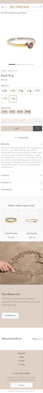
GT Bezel (23, 13)
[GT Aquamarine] (21, 91)
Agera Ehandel (18, 391)
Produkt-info (5, 175)
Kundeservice (10, 315)
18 (20, 112)
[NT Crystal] (4, 91)
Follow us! (37, 339)
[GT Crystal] (12, 91)
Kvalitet (22, 361)
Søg (6, 7)
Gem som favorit (41, 128)
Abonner (22, 385)
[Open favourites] (37, 7)
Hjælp (21, 357)
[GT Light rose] (37, 91)
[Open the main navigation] (2, 7)
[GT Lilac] (12, 98)
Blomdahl (4, 13)
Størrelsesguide (6, 189)
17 (12, 112)
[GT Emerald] (29, 91)
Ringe (17, 13)
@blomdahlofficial (12, 339)
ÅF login (21, 364)
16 (4, 112)
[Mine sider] (33, 7)
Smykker (11, 13)
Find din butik (23, 138)
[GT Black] (4, 98)
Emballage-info (6, 182)
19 (27, 112)
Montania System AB (30, 391)
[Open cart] (40, 7)
